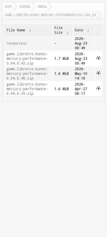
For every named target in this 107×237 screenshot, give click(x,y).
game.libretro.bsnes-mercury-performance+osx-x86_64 (50, 15)
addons (24, 6)
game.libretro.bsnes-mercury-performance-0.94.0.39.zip (27, 89)
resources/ (16, 43)
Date (79, 30)
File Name (15, 30)
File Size (58, 30)
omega (42, 6)
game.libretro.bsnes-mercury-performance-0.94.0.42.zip (27, 59)
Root (8, 6)
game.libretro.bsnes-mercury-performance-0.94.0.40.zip (27, 74)
